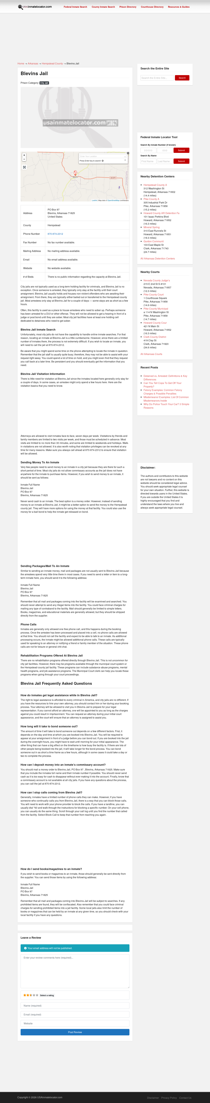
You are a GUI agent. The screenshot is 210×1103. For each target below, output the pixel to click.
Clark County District (155, 337)
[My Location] (102, 160)
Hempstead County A (155, 185)
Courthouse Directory (152, 6)
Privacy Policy (169, 1097)
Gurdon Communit (154, 241)
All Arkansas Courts (151, 354)
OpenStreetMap (113, 200)
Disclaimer (153, 1097)
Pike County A (151, 199)
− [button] (24, 159)
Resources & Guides (179, 6)
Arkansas (33, 63)
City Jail (44, 82)
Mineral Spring (152, 227)
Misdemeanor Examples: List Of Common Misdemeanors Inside (166, 398)
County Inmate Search (103, 6)
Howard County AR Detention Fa (161, 213)
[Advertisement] (105, 35)
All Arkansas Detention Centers (158, 258)
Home (21, 63)
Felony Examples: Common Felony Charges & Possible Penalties (163, 391)
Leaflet (94, 200)
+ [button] (24, 155)
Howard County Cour (155, 322)
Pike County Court (154, 294)
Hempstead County (52, 63)
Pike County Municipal (156, 308)
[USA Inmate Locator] (35, 8)
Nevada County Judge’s (157, 280)
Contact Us (185, 1097)
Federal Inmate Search (75, 6)
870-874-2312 (55, 234)
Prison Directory (127, 6)
